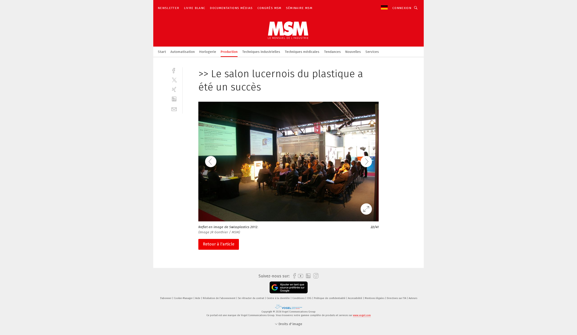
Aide (198, 298)
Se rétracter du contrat (251, 298)
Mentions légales (375, 298)
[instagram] (314, 276)
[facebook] (174, 70)
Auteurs (413, 298)
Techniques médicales (302, 52)
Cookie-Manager (183, 298)
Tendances (332, 52)
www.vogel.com (362, 315)
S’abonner (166, 298)
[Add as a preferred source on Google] (289, 287)
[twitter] (174, 80)
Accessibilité (355, 298)
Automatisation (182, 52)
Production (229, 52)
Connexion (401, 8)
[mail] (174, 109)
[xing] (174, 89)
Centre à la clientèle (279, 298)
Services (372, 52)
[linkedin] (174, 99)
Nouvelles (353, 52)
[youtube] (299, 276)
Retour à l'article (218, 244)
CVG (309, 298)
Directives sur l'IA (397, 298)
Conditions (298, 298)
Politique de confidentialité (330, 298)
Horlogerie (207, 52)
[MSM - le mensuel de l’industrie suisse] (162, 51)
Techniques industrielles (261, 52)
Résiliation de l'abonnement (219, 298)
